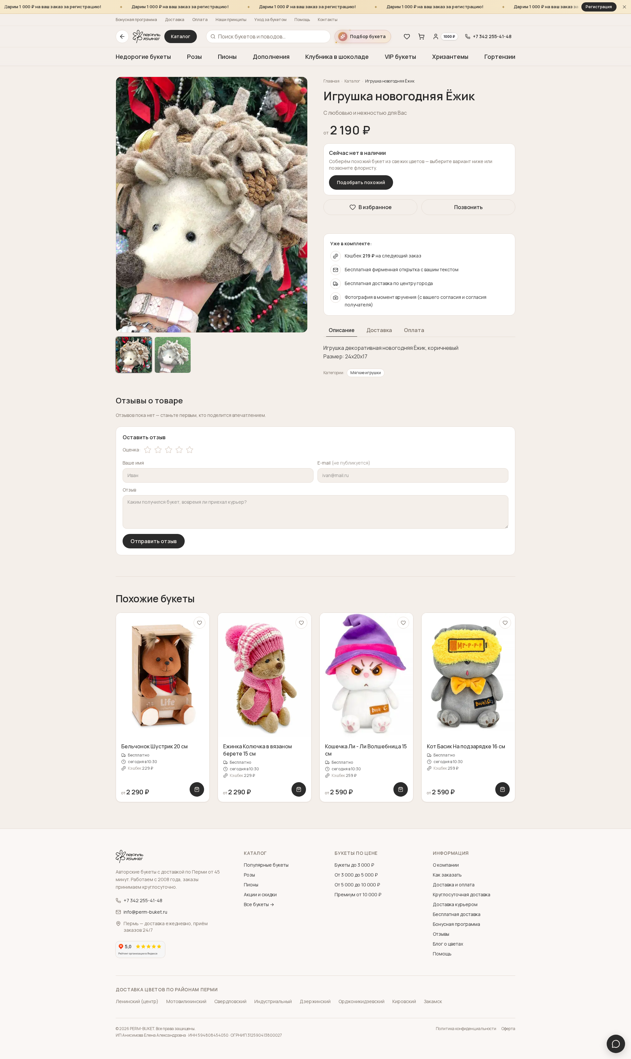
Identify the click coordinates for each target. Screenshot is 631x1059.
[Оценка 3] (168, 449)
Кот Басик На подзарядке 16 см (466, 746)
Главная (331, 81)
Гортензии (499, 56)
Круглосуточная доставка (461, 894)
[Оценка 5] (189, 449)
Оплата (200, 19)
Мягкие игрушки (365, 372)
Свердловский (230, 1001)
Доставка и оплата (454, 884)
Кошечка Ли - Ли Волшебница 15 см (366, 750)
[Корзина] (421, 36)
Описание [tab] (342, 330)
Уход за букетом (270, 19)
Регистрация (599, 7)
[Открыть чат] (616, 1044)
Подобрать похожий (361, 182)
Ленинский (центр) (137, 1001)
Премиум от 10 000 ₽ (358, 894)
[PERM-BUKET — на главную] (146, 36)
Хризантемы (450, 56)
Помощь (302, 19)
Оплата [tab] (414, 330)
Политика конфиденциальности (466, 1028)
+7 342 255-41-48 (143, 900)
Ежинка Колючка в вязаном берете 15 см (257, 750)
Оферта (508, 1028)
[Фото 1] (134, 355)
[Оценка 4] (179, 449)
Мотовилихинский (186, 1001)
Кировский (404, 1001)
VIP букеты (400, 56)
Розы (194, 56)
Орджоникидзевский (362, 1001)
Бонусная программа (136, 19)
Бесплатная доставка (456, 914)
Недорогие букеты (143, 56)
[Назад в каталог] (122, 36)
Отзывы (441, 934)
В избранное (375, 207)
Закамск (433, 1001)
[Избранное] (406, 36)
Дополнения (271, 56)
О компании (446, 865)
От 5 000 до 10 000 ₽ (357, 884)
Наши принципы (231, 19)
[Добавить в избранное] (199, 623)
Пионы (227, 56)
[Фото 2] (172, 355)
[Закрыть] (624, 6)
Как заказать (447, 875)
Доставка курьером (455, 904)
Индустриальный (273, 1001)
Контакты (328, 19)
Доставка (174, 19)
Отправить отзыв (153, 541)
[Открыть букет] (197, 789)
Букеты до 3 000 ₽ (354, 865)
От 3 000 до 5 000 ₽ (356, 875)
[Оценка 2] (158, 449)
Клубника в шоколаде (337, 56)
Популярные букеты (266, 865)
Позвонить (468, 207)
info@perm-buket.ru (145, 912)
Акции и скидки (260, 894)
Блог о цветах (448, 944)
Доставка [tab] (379, 330)
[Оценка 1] (147, 449)
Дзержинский (315, 1001)
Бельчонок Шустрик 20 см (154, 746)
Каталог (180, 36)
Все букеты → (259, 904)
